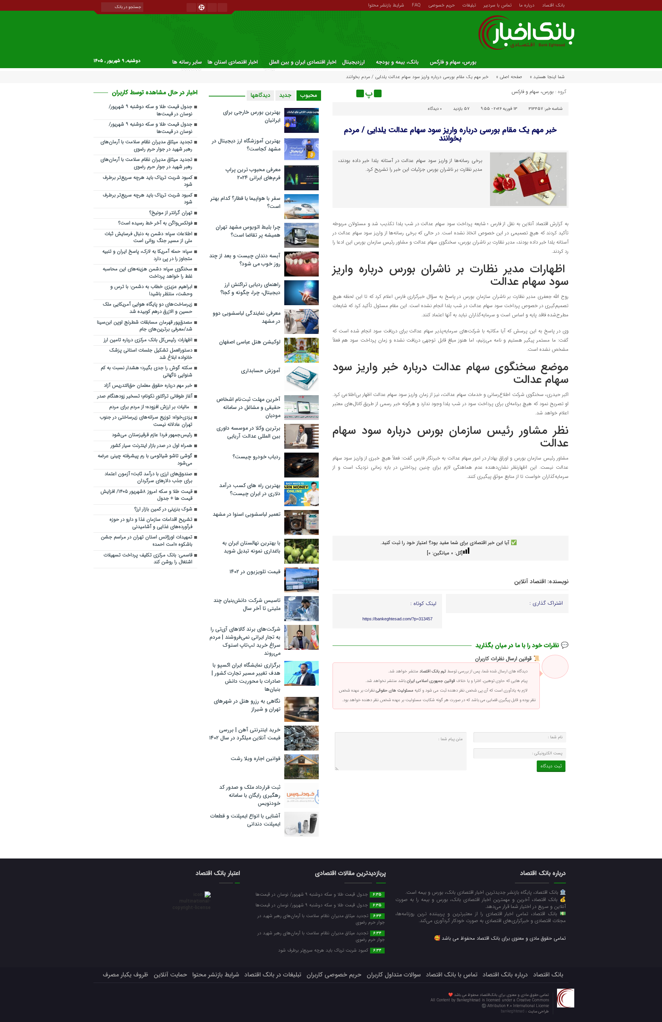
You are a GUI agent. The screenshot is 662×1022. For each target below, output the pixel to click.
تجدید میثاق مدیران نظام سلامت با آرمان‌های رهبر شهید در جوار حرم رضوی (146, 146)
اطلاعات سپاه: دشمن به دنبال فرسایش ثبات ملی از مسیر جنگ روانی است (148, 238)
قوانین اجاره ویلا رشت (255, 758)
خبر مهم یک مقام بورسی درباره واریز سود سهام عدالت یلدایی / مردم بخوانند (450, 134)
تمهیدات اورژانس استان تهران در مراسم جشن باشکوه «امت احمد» (146, 541)
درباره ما (526, 5)
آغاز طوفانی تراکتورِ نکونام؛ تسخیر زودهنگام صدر (144, 396)
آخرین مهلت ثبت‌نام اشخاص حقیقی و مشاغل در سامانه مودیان (248, 407)
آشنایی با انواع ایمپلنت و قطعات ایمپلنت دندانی (245, 820)
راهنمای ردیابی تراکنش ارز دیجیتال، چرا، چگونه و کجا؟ (250, 288)
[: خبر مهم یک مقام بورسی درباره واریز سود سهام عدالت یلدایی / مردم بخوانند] (339, 93)
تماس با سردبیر (497, 5)
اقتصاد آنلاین (530, 581)
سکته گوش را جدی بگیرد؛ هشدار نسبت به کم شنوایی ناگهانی (146, 372)
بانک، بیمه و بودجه (397, 62)
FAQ (416, 5)
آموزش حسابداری (260, 370)
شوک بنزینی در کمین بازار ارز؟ (163, 509)
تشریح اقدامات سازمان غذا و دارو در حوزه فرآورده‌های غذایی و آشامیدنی (151, 523)
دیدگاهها (260, 95)
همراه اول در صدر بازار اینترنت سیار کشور (151, 446)
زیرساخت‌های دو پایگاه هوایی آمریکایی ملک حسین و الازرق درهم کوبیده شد (147, 308)
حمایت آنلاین (170, 974)
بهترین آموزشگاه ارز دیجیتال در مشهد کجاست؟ (246, 145)
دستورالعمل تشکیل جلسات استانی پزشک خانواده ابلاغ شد (150, 354)
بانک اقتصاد (553, 5)
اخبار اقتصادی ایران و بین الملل (302, 62)
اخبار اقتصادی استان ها (233, 62)
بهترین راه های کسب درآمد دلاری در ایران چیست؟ (249, 489)
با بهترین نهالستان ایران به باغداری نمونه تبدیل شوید (251, 547)
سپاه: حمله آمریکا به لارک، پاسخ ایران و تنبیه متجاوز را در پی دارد (147, 255)
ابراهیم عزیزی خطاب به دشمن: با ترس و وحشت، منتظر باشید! (151, 290)
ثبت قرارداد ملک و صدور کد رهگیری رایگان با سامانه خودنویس (249, 795)
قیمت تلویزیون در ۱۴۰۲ (254, 571)
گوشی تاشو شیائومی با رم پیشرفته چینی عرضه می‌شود (145, 460)
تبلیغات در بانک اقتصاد (272, 974)
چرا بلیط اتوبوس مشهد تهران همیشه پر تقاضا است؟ (248, 231)
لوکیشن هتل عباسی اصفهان (249, 342)
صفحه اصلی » (509, 76)
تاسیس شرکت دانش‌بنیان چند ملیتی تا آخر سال (246, 604)
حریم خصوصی (441, 5)
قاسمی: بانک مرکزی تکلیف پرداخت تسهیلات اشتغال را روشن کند (147, 559)
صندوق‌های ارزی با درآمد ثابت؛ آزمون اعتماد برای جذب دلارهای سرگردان (148, 478)
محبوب (308, 95)
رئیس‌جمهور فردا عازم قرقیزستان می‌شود (152, 435)
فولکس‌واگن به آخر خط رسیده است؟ (155, 223)
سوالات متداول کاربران (394, 974)
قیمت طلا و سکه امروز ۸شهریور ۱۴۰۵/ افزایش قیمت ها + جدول (146, 495)
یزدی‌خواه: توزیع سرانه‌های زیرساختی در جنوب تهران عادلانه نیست (146, 421)
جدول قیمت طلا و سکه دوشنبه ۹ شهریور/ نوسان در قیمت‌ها (150, 110)
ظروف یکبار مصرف (125, 974)
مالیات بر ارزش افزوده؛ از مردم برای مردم (150, 407)
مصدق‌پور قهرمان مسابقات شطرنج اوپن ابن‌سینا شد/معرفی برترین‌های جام (144, 326)
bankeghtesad (513, 1011)
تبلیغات (469, 5)
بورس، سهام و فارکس (453, 62)
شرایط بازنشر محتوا (386, 5)
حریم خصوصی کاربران (333, 974)
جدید (285, 95)
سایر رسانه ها (187, 62)
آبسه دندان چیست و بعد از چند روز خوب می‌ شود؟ (244, 260)
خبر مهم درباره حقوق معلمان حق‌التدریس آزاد (148, 385)
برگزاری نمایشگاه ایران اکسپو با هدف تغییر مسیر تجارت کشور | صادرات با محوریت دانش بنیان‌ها (245, 677)
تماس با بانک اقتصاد (451, 974)
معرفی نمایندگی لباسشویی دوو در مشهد (246, 317)
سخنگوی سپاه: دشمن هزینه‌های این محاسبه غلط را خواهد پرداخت (147, 273)
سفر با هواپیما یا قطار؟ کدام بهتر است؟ (245, 202)
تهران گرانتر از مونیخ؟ (170, 213)
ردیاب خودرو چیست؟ (256, 457)
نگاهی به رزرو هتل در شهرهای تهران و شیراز (247, 705)
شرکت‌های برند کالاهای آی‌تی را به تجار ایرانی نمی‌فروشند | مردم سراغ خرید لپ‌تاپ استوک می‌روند (245, 641)
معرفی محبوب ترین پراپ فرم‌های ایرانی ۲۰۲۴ (253, 173)
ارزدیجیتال (353, 62)
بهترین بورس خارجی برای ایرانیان (251, 116)
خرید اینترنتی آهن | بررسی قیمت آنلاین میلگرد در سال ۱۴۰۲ (244, 734)
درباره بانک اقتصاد (505, 974)
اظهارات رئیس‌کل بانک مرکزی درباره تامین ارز (148, 340)
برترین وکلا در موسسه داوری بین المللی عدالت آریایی (248, 432)
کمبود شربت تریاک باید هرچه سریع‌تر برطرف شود (147, 181)
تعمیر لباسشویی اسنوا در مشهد (246, 514)
